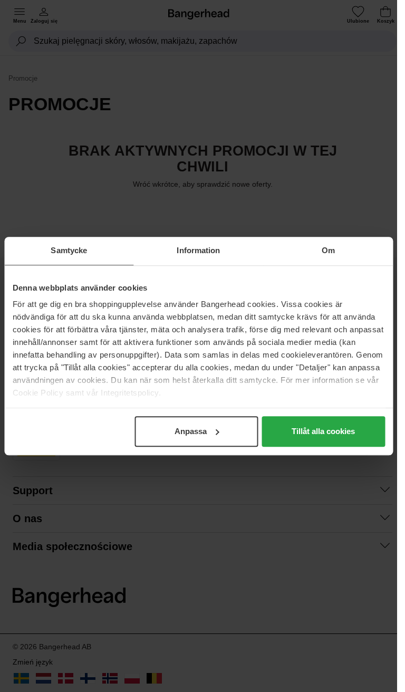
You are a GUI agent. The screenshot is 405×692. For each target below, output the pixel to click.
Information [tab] (198, 250)
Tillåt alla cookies (323, 431)
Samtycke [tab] (69, 250)
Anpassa (191, 431)
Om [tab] (328, 250)
